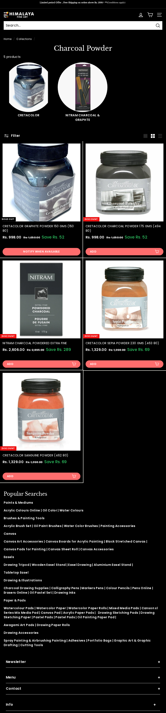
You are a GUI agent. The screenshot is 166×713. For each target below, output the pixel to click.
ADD (93, 251)
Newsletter (83, 662)
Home (7, 39)
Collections (24, 39)
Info (81, 704)
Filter (15, 135)
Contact (83, 688)
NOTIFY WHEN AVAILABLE (41, 251)
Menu (83, 677)
